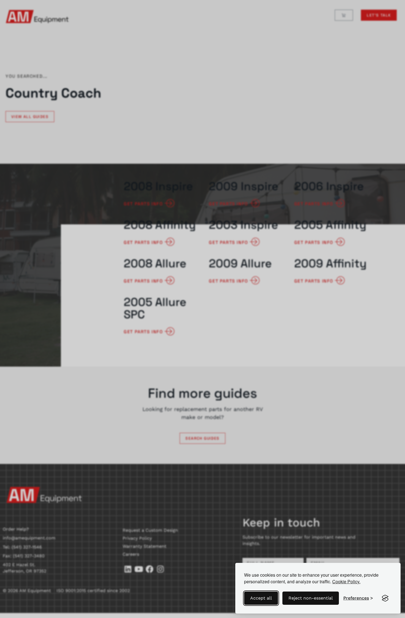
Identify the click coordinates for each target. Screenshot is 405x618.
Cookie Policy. (346, 581)
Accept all (261, 598)
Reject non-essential (310, 598)
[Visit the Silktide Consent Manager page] (385, 598)
